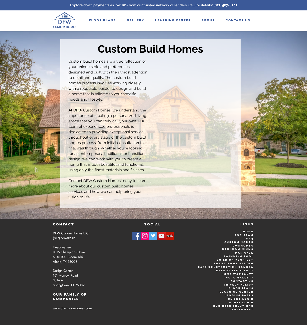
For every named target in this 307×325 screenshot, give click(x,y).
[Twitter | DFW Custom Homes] (153, 236)
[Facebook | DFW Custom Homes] (136, 236)
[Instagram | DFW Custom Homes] (145, 236)
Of (84, 294)
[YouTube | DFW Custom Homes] (161, 236)
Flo (232, 288)
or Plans (245, 288)
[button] (135, 20)
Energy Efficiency (235, 270)
